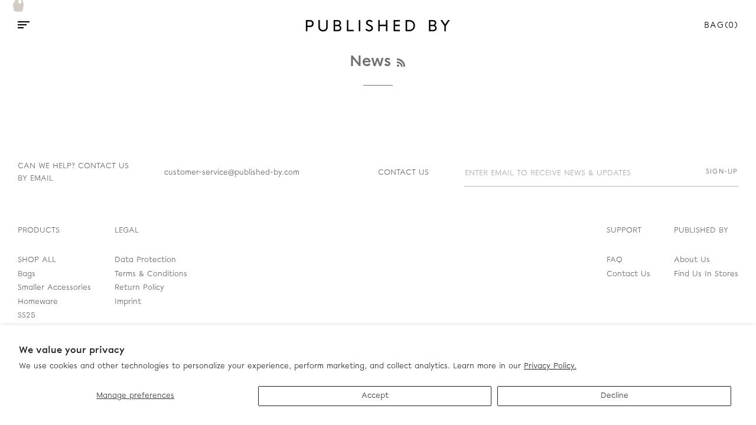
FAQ (615, 260)
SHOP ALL (37, 260)
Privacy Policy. (550, 366)
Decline (614, 395)
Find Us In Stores (706, 274)
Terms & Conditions (151, 274)
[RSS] (401, 63)
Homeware (38, 302)
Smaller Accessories (54, 287)
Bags (26, 274)
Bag (721, 25)
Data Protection (145, 260)
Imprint (128, 302)
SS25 (26, 315)
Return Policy (139, 287)
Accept (375, 395)
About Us (692, 260)
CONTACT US (403, 172)
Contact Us (628, 274)
